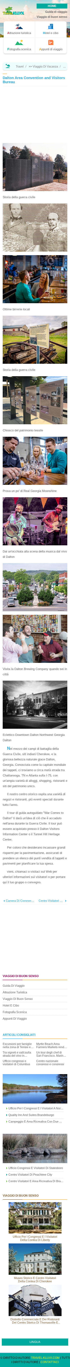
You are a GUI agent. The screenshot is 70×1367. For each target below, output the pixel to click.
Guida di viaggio (56, 11)
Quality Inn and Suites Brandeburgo (31, 1114)
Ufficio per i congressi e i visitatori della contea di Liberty (35, 1238)
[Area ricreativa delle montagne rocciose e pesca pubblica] (35, 1088)
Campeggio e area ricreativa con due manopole (36, 1121)
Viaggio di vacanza (45, 66)
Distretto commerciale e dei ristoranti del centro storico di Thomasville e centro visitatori (35, 1321)
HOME (52, 5)
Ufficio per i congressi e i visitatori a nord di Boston (36, 1108)
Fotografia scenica (15, 1012)
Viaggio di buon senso (52, 16)
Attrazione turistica (15, 992)
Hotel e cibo (11, 1005)
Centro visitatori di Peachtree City (30, 1174)
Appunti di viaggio (15, 1018)
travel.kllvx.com (45, 1357)
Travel (20, 66)
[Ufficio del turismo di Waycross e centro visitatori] (35, 1148)
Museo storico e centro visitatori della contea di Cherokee (35, 1280)
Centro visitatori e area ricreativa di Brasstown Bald (36, 1181)
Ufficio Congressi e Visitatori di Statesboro (35, 1168)
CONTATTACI (50, 1362)
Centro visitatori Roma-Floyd (51, 900)
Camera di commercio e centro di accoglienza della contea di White (20, 900)
